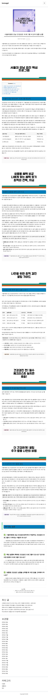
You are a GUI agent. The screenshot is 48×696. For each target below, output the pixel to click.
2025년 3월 (5, 654)
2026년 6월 (5, 622)
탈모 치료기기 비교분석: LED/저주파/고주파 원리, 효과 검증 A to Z (18, 609)
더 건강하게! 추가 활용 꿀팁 (9, 92)
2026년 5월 (5, 624)
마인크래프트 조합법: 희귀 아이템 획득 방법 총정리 (14, 611)
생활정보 (4, 686)
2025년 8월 (5, 643)
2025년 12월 (5, 635)
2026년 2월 (5, 630)
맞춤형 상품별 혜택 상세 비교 (10, 87)
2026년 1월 (4, 632)
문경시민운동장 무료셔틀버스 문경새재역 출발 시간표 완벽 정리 (17, 605)
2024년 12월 (5, 660)
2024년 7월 (5, 671)
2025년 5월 (5, 650)
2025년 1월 (4, 658)
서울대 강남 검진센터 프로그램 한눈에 (12, 86)
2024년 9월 (5, 667)
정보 (24, 589)
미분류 (3, 683)
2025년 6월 (5, 647)
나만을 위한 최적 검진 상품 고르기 (11, 89)
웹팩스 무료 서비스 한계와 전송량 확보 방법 (24, 592)
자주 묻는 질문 (6, 93)
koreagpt (5, 3)
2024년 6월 (5, 673)
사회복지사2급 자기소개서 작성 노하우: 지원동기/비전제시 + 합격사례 (19, 603)
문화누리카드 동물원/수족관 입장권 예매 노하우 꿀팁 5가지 (16, 607)
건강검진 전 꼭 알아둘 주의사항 (10, 90)
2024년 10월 (5, 664)
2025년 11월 (5, 637)
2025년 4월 (5, 652)
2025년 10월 (5, 639)
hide (14, 83)
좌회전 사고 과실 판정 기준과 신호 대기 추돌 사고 (24, 590)
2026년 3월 (5, 628)
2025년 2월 (5, 656)
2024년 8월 (5, 669)
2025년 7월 (5, 645)
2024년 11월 (5, 662)
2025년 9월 (5, 641)
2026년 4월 (5, 626)
